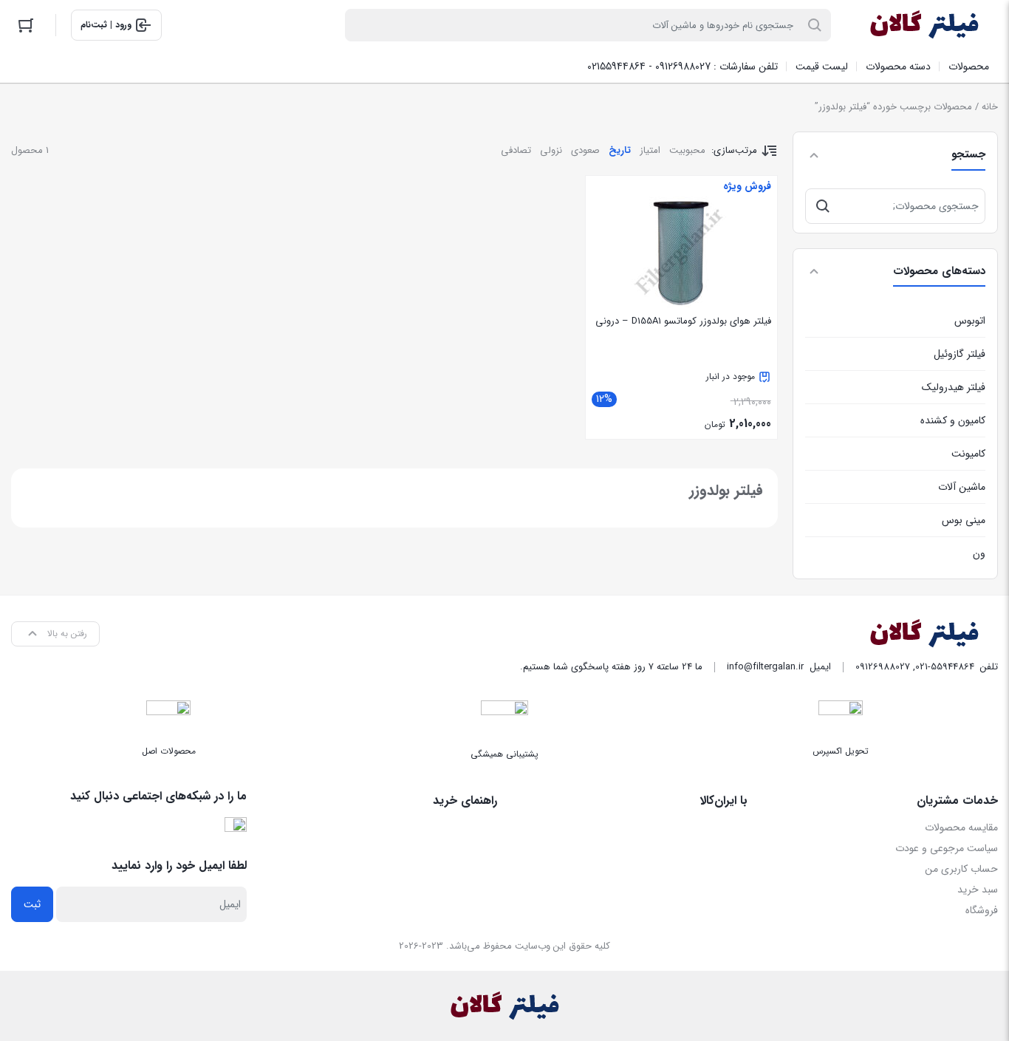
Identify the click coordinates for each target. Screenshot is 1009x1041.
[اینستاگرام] (236, 828)
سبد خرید (977, 889)
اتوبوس (969, 321)
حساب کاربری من (961, 869)
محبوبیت (687, 150)
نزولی (551, 150)
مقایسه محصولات (961, 827)
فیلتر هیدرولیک (953, 387)
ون (979, 553)
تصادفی (516, 150)
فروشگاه (981, 910)
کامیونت (968, 454)
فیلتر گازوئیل (959, 354)
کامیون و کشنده (952, 420)
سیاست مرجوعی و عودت (946, 848)
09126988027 (882, 667)
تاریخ (620, 150)
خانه (990, 107)
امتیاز (650, 150)
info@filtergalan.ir (765, 667)
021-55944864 (944, 667)
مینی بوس (963, 520)
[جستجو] (823, 206)
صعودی (585, 150)
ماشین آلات (961, 487)
